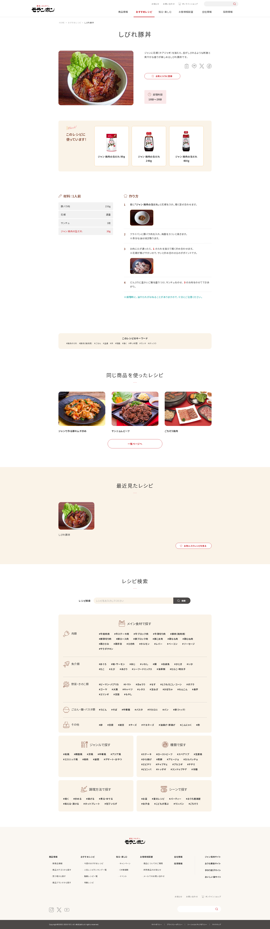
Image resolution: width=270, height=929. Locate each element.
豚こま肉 (158, 638)
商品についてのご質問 (153, 863)
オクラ (191, 684)
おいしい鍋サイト (213, 876)
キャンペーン (125, 863)
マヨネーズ (148, 724)
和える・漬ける (72, 803)
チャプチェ (162, 764)
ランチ (143, 343)
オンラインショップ (190, 3)
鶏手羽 (118, 643)
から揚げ (147, 759)
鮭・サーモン (119, 664)
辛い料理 (134, 343)
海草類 (161, 669)
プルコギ (178, 764)
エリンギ (104, 694)
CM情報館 (124, 869)
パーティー (176, 798)
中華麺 (126, 709)
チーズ (133, 724)
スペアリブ (184, 754)
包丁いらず (111, 803)
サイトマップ (216, 924)
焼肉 (86, 759)
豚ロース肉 (123, 638)
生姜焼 (198, 754)
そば (115, 709)
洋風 (90, 754)
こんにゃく (186, 724)
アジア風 (116, 754)
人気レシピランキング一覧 (95, 869)
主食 (106, 343)
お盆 (145, 798)
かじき (179, 664)
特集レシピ (89, 882)
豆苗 (117, 694)
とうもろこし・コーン (172, 684)
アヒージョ (173, 759)
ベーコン (173, 643)
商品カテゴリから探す (61, 869)
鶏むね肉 (188, 638)
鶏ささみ (104, 643)
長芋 (196, 689)
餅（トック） (180, 709)
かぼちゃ (168, 689)
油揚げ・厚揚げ (167, 724)
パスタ (139, 709)
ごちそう (194, 803)
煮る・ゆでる (106, 798)
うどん (103, 709)
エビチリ (147, 764)
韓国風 (78, 754)
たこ (102, 669)
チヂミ (192, 764)
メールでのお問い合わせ (154, 876)
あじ (133, 664)
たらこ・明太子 (178, 669)
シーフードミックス (142, 669)
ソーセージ (189, 643)
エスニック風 (71, 759)
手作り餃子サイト (213, 870)
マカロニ (153, 709)
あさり (124, 669)
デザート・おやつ (113, 759)
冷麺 (195, 769)
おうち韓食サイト (213, 863)
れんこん (183, 689)
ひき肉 (131, 643)
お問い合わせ (169, 3)
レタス (142, 689)
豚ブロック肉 (141, 638)
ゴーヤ (103, 689)
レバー (159, 643)
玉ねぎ (154, 689)
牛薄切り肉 (160, 633)
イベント (123, 876)
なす (153, 684)
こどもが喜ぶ (162, 803)
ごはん (98, 343)
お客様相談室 (186, 11)
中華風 (102, 754)
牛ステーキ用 (122, 633)
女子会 (146, 803)
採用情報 (228, 11)
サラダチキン (106, 648)
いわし (145, 664)
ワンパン (179, 803)
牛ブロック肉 (141, 633)
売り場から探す (59, 876)
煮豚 (160, 759)
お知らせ (155, 3)
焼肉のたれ (72, 343)
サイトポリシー (156, 924)
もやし (129, 694)
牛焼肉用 (105, 633)
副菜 (97, 759)
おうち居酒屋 (194, 798)
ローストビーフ (165, 754)
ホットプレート (92, 803)
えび (113, 669)
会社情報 (207, 11)
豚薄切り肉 (105, 638)
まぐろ (103, 664)
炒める (78, 798)
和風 (118, 343)
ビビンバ (147, 769)
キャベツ (128, 689)
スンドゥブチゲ (179, 769)
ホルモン (145, 643)
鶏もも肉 (173, 638)
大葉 (115, 689)
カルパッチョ (191, 759)
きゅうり (141, 684)
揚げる (91, 798)
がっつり (152, 343)
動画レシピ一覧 (91, 876)
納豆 (122, 724)
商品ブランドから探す (61, 882)
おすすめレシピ (144, 11)
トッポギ (162, 769)
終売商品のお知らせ (152, 869)
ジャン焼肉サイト (213, 856)
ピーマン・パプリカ (109, 684)
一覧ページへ (135, 443)
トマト (128, 684)
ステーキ (147, 754)
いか (190, 664)
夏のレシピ (159, 798)
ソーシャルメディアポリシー (197, 924)
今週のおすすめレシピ (93, 863)
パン (166, 709)
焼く (125, 343)
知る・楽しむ (165, 11)
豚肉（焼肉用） (86, 343)
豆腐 (111, 724)
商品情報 (123, 11)
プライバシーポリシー (175, 924)
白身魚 (166, 664)
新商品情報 (57, 863)
